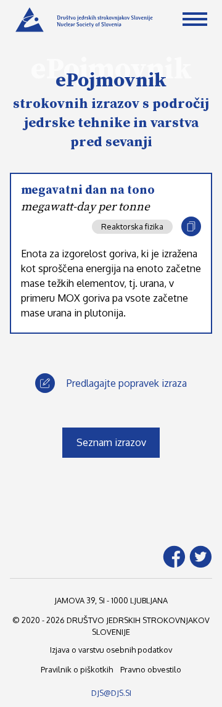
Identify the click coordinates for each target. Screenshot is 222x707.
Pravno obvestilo (150, 669)
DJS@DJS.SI (111, 693)
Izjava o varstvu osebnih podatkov (111, 650)
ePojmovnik (111, 80)
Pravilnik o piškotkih (77, 669)
